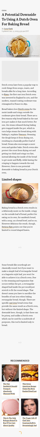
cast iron (13, 302)
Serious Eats (7, 226)
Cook (4, 10)
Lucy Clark (8, 28)
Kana (6, 94)
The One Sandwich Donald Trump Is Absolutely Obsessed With (10, 389)
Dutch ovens (23, 109)
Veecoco (22, 134)
